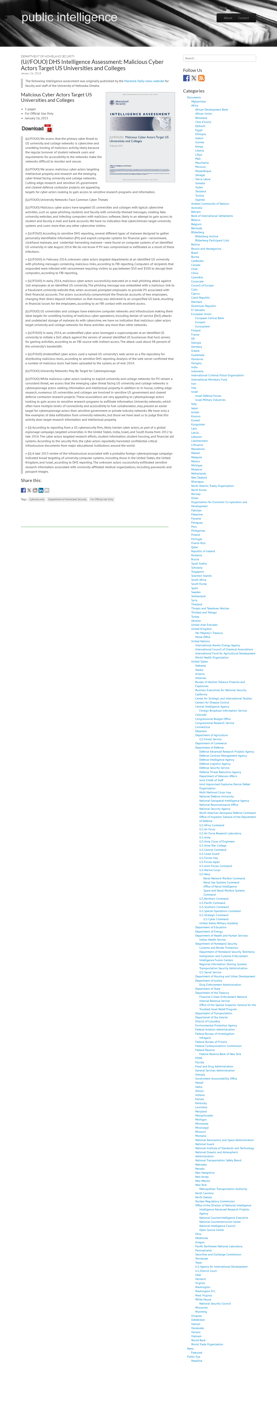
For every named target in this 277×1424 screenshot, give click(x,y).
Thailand (196, 604)
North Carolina (204, 1193)
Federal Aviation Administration (215, 1029)
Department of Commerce (211, 743)
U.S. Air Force (207, 829)
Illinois (199, 1091)
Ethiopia (200, 134)
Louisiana (201, 1107)
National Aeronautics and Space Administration (224, 1140)
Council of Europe (202, 285)
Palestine (197, 514)
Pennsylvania (203, 1250)
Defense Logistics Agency (215, 764)
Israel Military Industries (210, 400)
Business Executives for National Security (220, 690)
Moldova (196, 469)
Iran (193, 383)
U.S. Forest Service (210, 739)
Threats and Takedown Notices (210, 608)
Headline (196, 1361)
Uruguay (196, 1316)
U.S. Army (204, 837)
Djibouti (200, 126)
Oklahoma (201, 1238)
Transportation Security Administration (223, 968)
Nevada (199, 1168)
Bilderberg (197, 232)
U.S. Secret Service (210, 972)
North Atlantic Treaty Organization (212, 486)
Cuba (194, 289)
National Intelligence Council (217, 1226)
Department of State (207, 989)
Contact (243, 18)
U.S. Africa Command (211, 825)
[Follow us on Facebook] (186, 78)
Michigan (197, 465)
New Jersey (202, 1177)
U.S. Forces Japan (209, 862)
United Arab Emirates (204, 625)
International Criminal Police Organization (217, 375)
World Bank (198, 1340)
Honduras (197, 359)
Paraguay (197, 522)
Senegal (200, 175)
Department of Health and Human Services (221, 935)
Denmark (196, 302)
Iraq (193, 387)
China (194, 273)
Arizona (200, 674)
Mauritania (202, 163)
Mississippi (202, 1127)
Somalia (200, 183)
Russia (195, 559)
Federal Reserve (205, 1050)
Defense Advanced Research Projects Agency (226, 751)
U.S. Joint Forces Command (215, 866)
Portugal (196, 539)
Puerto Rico (198, 543)
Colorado (201, 714)
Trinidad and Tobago (204, 612)
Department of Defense (209, 747)
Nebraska (201, 1164)
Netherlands (198, 473)
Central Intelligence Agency (212, 706)
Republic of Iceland (203, 551)
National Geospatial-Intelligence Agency (224, 800)
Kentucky (201, 1103)
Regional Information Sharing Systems (223, 964)
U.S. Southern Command (214, 907)
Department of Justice (208, 980)
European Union (201, 314)
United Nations (200, 641)
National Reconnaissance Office (218, 805)
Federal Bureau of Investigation (214, 1034)
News (190, 1348)
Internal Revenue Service (214, 1001)
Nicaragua (197, 481)
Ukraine (196, 621)
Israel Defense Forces (208, 396)
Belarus (195, 220)
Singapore (197, 571)
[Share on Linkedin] (41, 490)
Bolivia (195, 244)
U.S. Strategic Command (213, 915)
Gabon (199, 138)
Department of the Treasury (212, 993)
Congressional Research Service (214, 723)
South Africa (198, 580)
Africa (194, 105)
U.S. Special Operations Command (220, 911)
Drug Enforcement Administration (220, 984)
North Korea (198, 490)
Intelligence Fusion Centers (216, 960)
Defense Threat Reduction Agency (220, 772)
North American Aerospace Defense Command (227, 813)
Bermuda (196, 228)
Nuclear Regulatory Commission (215, 1201)
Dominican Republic (203, 306)
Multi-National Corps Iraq (215, 792)
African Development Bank (211, 109)
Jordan (195, 412)
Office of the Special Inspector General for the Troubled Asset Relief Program (227, 1007)
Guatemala (197, 355)
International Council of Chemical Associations (224, 649)
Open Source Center (211, 1230)
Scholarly (197, 567)
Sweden (196, 592)
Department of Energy (209, 931)
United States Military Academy (218, 923)
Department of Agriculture (211, 735)
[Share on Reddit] (35, 490)
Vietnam (196, 1336)
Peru (194, 526)
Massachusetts (204, 1115)
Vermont (200, 1279)
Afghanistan (198, 101)
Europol (200, 322)
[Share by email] (46, 490)
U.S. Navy (204, 874)
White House (203, 1299)
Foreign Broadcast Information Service (223, 710)
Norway (196, 494)
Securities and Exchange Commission (218, 1254)
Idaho (198, 1087)
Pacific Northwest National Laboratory (219, 1246)
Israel (194, 392)
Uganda (200, 199)
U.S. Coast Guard (209, 854)
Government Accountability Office (216, 1078)
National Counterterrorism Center (220, 1222)
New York (201, 1185)
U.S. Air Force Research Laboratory (220, 833)
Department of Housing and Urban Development (225, 976)
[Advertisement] (95, 518)
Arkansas (200, 678)
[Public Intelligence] (69, 17)
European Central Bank (209, 318)
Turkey (195, 616)
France (195, 334)
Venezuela (197, 1328)
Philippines (198, 530)
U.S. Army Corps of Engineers (217, 841)
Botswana (201, 118)
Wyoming (201, 1311)
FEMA (198, 1058)
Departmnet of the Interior (211, 1017)
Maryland (201, 1111)
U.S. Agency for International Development (221, 1266)
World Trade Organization (207, 1344)
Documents (194, 97)
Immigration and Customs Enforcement (223, 956)
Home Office (202, 637)
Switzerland (198, 596)
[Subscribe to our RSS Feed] (201, 78)
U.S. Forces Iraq (208, 858)
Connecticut (202, 727)
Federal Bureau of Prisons (211, 1042)
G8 (193, 338)
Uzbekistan (198, 1320)
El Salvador (198, 310)
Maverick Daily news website (144, 81)
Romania (196, 555)
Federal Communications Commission (218, 1046)
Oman (195, 498)
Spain (194, 588)
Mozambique (203, 171)
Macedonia (198, 449)
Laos (194, 428)
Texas (198, 1262)
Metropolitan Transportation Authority (223, 1189)
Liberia (199, 150)
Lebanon (196, 437)
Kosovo (196, 416)
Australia (196, 208)
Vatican (195, 1324)
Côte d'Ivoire (203, 122)
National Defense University (216, 796)
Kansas (199, 1099)
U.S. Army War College (212, 845)
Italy (194, 404)
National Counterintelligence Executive (223, 1218)
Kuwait (195, 420)
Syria (194, 600)
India (194, 367)
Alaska (199, 670)
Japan (194, 408)
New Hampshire (205, 1172)
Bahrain (196, 212)
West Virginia (203, 1295)
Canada (195, 265)
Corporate (197, 281)
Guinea (199, 142)
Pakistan (196, 510)
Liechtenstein (199, 441)
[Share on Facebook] (23, 490)
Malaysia (196, 457)
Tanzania (200, 191)
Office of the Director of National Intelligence (223, 1205)
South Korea (199, 584)
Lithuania (197, 445)
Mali (198, 158)
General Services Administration (215, 1070)
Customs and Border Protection (218, 948)
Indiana (200, 1095)
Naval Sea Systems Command (221, 882)
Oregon (200, 1242)
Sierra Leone (202, 179)
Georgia (196, 342)
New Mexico (202, 1181)
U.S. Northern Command (214, 898)
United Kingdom (201, 629)
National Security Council (215, 1303)
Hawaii (199, 1082)
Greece (195, 351)
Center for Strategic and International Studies (223, 698)
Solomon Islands (201, 576)
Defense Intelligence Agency (216, 759)
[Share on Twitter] (29, 490)
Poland (195, 535)
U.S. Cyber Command (216, 919)
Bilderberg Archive (206, 236)
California (201, 694)
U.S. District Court (206, 1271)
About (228, 18)
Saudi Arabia (199, 563)
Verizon (196, 1332)
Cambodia (197, 261)
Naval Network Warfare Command (224, 878)
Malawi (195, 453)
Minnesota (201, 1123)
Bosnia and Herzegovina (206, 249)
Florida (199, 1062)
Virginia (200, 1283)
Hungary (196, 363)
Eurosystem (202, 326)
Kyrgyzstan (198, 424)
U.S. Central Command (212, 850)
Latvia (195, 433)
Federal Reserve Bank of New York (220, 1054)
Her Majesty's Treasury (209, 633)
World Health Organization (212, 657)
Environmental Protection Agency (216, 1025)
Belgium (196, 224)
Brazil (194, 253)
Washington (202, 1287)
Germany (196, 346)
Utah (198, 1275)
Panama (196, 518)
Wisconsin (201, 1307)
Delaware (201, 731)
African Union (203, 113)
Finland (196, 330)
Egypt (199, 130)
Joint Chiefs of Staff (211, 780)
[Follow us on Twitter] (194, 78)
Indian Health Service (212, 939)
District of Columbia (207, 1021)
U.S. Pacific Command (212, 903)
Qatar (194, 547)
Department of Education (211, 927)
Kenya (199, 146)
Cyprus (195, 293)
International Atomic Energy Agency (217, 645)
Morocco (200, 167)
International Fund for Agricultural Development (225, 653)
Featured (196, 1352)
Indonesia (197, 371)
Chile (194, 269)
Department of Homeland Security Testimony (227, 952)
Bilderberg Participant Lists (212, 240)
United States (199, 661)
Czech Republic (200, 297)
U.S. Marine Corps (210, 870)
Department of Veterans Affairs (218, 776)
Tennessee (201, 1258)
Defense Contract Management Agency (223, 755)
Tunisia (199, 195)
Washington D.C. (205, 1291)
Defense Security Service (214, 768)
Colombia (197, 277)
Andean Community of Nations (210, 203)
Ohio (198, 1234)
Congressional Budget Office (213, 719)
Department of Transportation (213, 1013)
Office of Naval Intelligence (220, 886)
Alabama (200, 665)
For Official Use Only (101, 499)
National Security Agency (214, 809)
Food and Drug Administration (214, 1066)
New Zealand (199, 477)
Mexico (195, 461)
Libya (198, 154)
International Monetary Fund (209, 379)
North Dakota (203, 1197)
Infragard (205, 1038)
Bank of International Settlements (212, 216)
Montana (200, 1136)
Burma (195, 257)
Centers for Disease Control (212, 702)
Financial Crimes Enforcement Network (223, 997)
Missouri (200, 1132)
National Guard (204, 1144)
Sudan (199, 187)
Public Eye (193, 1356)
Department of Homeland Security (48, 56)
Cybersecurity (36, 499)
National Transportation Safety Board (218, 1160)
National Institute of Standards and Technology (224, 1148)
